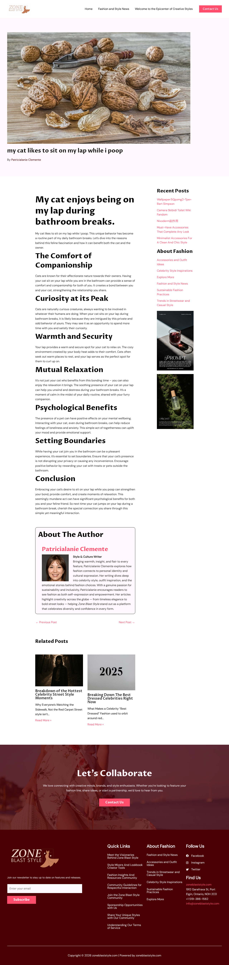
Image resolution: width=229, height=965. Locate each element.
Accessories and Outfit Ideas (162, 863)
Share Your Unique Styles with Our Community (123, 916)
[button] (210, 9)
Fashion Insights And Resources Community (122, 876)
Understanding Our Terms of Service (124, 926)
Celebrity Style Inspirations (175, 271)
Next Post (127, 622)
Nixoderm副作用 (167, 221)
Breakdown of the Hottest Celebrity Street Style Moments (58, 694)
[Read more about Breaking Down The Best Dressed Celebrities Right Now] (111, 672)
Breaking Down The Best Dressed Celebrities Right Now (110, 698)
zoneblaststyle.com (198, 884)
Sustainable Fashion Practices (160, 890)
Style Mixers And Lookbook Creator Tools (125, 866)
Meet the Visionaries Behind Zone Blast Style (122, 856)
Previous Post (46, 622)
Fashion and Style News (172, 283)
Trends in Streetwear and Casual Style (163, 873)
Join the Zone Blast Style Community (123, 896)
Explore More (165, 277)
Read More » (43, 720)
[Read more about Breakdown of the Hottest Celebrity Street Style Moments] (59, 670)
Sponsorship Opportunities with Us (125, 906)
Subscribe (21, 900)
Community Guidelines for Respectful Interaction (124, 886)
